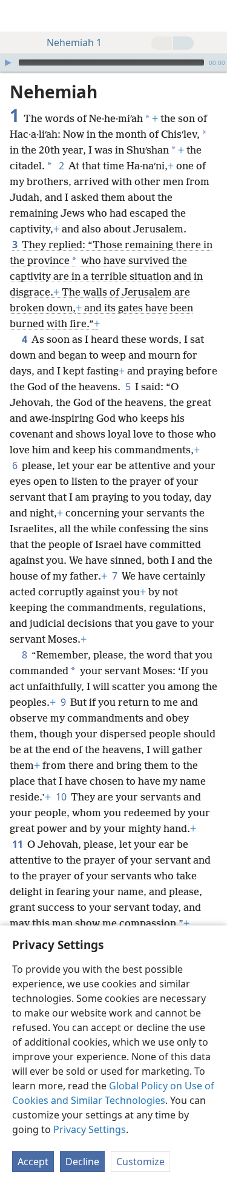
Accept (33, 1161)
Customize (140, 1161)
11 (18, 844)
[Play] (8, 62)
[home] (18, 15)
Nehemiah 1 (74, 42)
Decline (82, 1161)
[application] (113, 62)
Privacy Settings (89, 1129)
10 (62, 796)
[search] (212, 15)
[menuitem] (18, 15)
